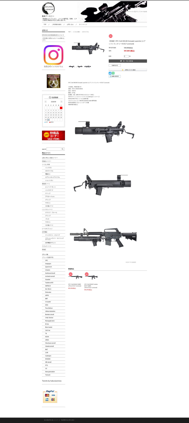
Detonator (48, 292)
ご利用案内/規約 (56, 24)
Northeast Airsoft (50, 273)
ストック (48, 193)
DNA (46, 305)
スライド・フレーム (51, 212)
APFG (47, 295)
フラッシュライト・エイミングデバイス (54, 238)
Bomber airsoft (49, 314)
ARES (47, 340)
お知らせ (45, 30)
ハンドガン (48, 167)
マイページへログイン (132, 11)
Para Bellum (49, 308)
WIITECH (48, 286)
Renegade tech (49, 321)
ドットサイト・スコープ (52, 235)
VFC (46, 260)
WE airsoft (48, 362)
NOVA (47, 337)
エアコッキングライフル (52, 177)
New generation (50, 371)
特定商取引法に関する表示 (67, 420)
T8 (46, 333)
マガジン (48, 203)
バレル (47, 219)
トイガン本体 (76, 31)
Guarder (47, 279)
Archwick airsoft (50, 276)
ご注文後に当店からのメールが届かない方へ (53, 39)
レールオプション (47, 228)
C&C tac (47, 330)
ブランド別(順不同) (47, 257)
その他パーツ (49, 206)
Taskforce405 (49, 282)
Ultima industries (50, 311)
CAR (46, 352)
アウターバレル (49, 196)
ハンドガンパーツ (47, 209)
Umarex (47, 270)
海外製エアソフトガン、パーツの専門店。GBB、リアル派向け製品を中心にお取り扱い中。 (60, 19)
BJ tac (47, 324)
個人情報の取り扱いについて (51, 420)
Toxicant (47, 375)
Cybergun (48, 356)
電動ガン (48, 174)
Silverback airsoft (50, 343)
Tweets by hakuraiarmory (51, 381)
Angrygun (48, 263)
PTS (46, 365)
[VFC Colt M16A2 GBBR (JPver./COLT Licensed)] (75, 277)
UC (46, 368)
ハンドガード (49, 190)
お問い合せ (70, 24)
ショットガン (49, 180)
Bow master (48, 327)
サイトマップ (83, 24)
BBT (46, 298)
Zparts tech (48, 267)
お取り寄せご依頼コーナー (50, 158)
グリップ (48, 199)
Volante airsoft (49, 346)
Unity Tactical (49, 317)
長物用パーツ (46, 184)
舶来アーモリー (48, 16)
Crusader (48, 302)
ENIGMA (47, 359)
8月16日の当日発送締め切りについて (53, 35)
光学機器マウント (50, 242)
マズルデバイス (46, 246)
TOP (45, 24)
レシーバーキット (50, 187)
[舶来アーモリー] (48, 14)
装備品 (44, 249)
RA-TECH (48, 289)
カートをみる (143, 11)
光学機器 (44, 232)
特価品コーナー (46, 161)
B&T (46, 349)
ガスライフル (85, 31)
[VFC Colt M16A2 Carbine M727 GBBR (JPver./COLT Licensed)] (91, 277)
